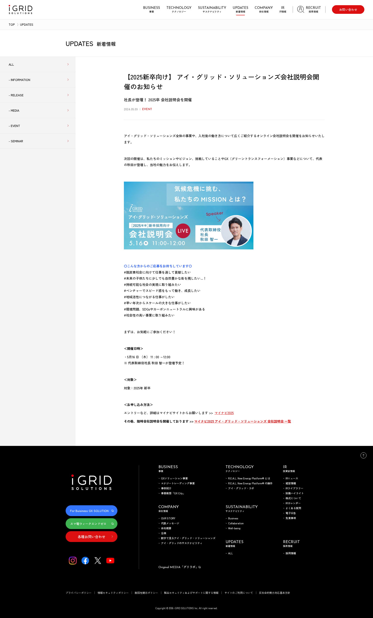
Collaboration (236, 523)
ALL (230, 553)
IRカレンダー (293, 503)
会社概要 (166, 528)
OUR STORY (168, 518)
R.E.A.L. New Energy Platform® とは (249, 478)
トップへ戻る (363, 455)
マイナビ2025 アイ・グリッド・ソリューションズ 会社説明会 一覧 (242, 421)
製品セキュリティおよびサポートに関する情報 (191, 592)
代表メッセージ (170, 523)
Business (233, 518)
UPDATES (26, 24)
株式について (293, 498)
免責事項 (291, 518)
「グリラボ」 (178, 567)
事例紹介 (166, 488)
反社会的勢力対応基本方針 (274, 592)
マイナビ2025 (224, 412)
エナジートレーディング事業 (178, 483)
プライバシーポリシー (79, 592)
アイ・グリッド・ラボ (241, 488)
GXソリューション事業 (174, 478)
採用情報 (291, 553)
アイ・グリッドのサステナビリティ (181, 543)
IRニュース (292, 478)
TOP (12, 24)
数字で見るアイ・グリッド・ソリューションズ (188, 538)
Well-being (234, 528)
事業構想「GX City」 (173, 493)
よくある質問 (293, 508)
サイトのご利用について (238, 592)
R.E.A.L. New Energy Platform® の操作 (250, 483)
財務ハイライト (295, 493)
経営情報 (291, 483)
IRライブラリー (294, 488)
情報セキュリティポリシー (113, 592)
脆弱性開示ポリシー (146, 592)
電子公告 (291, 513)
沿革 (163, 533)
